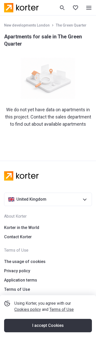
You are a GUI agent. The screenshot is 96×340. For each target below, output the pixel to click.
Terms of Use (61, 309)
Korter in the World (21, 227)
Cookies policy (27, 309)
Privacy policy (17, 270)
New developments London (27, 25)
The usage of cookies (25, 261)
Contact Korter (18, 236)
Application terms (20, 280)
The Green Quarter (71, 25)
